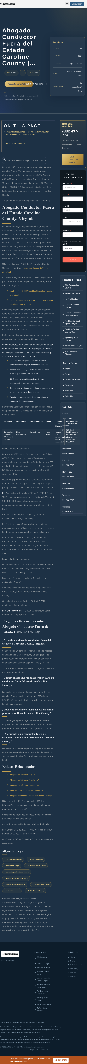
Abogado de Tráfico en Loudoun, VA (24, 785)
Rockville (66, 460)
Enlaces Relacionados (15, 143)
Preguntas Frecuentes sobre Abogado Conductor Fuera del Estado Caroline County (27, 133)
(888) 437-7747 (70, 133)
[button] (67, 3)
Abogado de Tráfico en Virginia (22, 775)
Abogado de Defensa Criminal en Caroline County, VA (32, 796)
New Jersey (67, 472)
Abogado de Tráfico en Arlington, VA (24, 780)
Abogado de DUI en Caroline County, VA (26, 790)
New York (66, 484)
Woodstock (66, 495)
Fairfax (65, 414)
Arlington (66, 437)
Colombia (66, 507)
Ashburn (65, 425)
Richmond (66, 449)
